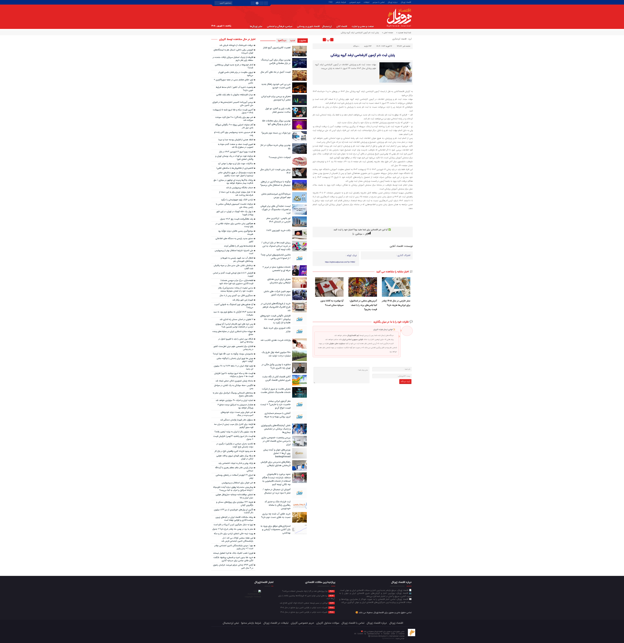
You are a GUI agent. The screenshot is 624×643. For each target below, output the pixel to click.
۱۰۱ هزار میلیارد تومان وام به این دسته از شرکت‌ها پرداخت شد (236, 194)
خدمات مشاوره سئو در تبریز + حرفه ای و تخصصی (276, 268)
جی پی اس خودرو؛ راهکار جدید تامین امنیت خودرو (276, 85)
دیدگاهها (282, 40)
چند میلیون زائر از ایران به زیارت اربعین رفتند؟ (234, 431)
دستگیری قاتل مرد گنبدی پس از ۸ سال (236, 295)
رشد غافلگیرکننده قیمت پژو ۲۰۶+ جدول (236, 219)
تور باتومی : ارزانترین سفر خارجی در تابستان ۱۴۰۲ (278, 219)
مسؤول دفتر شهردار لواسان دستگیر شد (236, 420)
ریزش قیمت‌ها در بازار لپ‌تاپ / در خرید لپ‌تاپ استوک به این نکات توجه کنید (276, 246)
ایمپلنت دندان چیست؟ (280, 157)
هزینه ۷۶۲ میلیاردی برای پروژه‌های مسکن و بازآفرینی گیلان (234, 504)
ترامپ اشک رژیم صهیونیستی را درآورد (237, 199)
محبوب (302, 40)
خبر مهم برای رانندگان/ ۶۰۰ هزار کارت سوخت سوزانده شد (234, 119)
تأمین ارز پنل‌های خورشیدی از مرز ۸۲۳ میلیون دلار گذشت (233, 511)
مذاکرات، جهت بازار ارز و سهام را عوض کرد (235, 163)
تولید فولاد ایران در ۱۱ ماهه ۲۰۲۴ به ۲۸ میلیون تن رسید (233, 367)
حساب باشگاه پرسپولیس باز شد (239, 187)
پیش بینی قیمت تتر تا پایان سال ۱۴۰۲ (275, 171)
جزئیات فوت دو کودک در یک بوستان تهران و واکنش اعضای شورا (234, 158)
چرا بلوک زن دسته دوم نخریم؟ (276, 133)
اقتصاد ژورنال (406, 2)
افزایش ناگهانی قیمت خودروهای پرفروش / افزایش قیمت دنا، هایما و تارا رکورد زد (275, 319)
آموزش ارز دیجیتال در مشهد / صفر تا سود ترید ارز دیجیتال (277, 491)
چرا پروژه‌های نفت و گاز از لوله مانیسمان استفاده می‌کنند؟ (307, 591)
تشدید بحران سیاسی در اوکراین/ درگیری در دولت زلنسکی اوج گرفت (234, 445)
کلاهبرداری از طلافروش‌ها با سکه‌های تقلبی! (234, 168)
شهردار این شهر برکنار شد (242, 300)
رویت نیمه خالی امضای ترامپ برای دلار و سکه (233, 533)
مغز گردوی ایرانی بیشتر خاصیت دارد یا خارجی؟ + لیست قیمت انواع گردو (275, 404)
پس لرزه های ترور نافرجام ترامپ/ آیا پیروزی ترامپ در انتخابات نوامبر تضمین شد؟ (234, 326)
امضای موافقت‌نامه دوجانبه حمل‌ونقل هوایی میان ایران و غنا (234, 496)
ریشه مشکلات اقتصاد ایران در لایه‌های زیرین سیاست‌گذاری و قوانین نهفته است (234, 519)
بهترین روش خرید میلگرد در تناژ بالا (275, 146)
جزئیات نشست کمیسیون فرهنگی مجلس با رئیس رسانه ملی (234, 206)
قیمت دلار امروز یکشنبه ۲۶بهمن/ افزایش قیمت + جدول (233, 438)
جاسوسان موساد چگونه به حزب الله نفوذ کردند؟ (233, 354)
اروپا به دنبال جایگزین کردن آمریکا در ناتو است (233, 524)
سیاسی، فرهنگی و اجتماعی (279, 26)
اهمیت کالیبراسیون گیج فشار (277, 47)
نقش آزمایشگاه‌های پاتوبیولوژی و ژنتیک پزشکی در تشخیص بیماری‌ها (276, 429)
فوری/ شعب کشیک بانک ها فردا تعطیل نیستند (233, 553)
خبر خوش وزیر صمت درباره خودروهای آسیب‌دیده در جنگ (237, 414)
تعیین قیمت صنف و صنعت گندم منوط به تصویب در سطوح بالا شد (235, 146)
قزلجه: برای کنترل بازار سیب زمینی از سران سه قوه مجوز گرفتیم (233, 426)
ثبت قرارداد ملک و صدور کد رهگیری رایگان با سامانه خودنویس (278, 505)
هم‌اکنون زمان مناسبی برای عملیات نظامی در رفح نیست (234, 225)
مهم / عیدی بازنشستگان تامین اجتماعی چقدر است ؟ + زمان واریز (233, 547)
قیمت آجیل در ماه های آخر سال (275, 72)
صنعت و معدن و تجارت (363, 26)
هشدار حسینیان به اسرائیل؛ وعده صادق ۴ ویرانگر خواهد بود (235, 406)
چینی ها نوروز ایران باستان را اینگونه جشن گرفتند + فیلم (235, 360)
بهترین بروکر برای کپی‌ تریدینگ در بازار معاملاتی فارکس (276, 61)
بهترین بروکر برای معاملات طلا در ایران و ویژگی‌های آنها (276, 122)
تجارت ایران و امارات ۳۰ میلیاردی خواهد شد (234, 400)
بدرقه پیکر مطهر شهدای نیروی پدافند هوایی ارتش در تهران (234, 457)
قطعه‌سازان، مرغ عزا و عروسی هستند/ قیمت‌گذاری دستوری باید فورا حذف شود (236, 282)
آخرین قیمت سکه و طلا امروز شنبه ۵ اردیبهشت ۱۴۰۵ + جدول (233, 111)
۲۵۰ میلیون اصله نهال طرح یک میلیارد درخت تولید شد (276, 354)
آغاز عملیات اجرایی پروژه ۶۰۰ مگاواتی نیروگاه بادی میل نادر (234, 126)
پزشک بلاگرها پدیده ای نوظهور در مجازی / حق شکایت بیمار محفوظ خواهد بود (233, 182)
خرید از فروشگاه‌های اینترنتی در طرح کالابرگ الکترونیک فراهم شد (276, 307)
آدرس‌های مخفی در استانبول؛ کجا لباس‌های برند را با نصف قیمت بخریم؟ (363, 305)
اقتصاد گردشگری (399, 39)
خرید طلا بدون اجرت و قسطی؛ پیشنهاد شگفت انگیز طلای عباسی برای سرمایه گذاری (233, 559)
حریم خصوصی (354, 2)
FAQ (330, 2)
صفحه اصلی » (387, 32)
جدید (292, 40)
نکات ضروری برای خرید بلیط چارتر (277, 329)
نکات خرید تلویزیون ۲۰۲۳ (278, 230)
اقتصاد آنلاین (396, 246)
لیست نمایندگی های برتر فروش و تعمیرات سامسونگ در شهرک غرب (275, 209)
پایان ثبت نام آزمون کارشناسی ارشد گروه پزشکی (363, 55)
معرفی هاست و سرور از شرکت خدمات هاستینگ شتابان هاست (276, 390)
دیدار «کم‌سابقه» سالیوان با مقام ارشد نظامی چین (234, 96)
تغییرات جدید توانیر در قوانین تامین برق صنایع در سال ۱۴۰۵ (306, 607)
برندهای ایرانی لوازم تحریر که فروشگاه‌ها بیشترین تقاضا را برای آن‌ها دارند (306, 597)
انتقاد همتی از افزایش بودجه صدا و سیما (235, 139)
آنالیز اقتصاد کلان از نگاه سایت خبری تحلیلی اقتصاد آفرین (276, 378)
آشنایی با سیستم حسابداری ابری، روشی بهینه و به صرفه (277, 414)
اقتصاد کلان (341, 26)
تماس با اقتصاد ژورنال (352, 623)
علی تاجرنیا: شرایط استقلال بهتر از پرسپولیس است (234, 252)
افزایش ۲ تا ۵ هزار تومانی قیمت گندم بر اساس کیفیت (233, 275)
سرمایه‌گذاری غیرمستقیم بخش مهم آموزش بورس (276, 195)
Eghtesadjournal (388, 638)
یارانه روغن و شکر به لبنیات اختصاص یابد (235, 463)
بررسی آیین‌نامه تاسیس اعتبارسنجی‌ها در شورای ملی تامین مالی (232, 104)
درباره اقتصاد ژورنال (377, 623)
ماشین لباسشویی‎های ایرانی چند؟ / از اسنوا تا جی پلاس (276, 256)
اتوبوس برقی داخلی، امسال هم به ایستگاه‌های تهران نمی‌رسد (233, 51)
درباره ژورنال (392, 2)
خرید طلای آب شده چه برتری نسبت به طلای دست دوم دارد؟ (276, 515)
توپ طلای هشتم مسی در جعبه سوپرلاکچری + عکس (233, 81)
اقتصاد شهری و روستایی (308, 26)
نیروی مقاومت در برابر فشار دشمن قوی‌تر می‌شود (235, 74)
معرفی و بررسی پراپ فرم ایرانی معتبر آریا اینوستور (276, 98)
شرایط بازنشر (341, 2)
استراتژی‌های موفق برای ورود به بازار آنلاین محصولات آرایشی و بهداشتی (275, 529)
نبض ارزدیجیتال (231, 623)
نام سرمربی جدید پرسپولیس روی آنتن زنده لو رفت (233, 134)
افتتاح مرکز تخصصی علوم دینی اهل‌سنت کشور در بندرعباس (233, 348)
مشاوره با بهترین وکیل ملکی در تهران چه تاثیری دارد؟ (276, 366)
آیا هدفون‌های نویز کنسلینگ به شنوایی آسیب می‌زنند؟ (233, 306)
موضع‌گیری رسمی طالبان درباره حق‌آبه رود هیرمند (235, 233)
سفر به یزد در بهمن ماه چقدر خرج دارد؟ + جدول (232, 529)
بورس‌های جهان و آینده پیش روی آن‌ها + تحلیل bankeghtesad (277, 453)
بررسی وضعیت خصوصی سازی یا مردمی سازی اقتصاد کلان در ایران (276, 441)
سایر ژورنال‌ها (256, 26)
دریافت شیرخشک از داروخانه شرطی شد (236, 45)
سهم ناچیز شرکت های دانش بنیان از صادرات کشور (277, 293)
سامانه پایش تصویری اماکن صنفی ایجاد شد (234, 381)
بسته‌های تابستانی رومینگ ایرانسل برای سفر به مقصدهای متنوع (233, 394)
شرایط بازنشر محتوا (251, 623)
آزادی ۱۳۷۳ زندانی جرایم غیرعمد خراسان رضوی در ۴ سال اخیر (233, 567)
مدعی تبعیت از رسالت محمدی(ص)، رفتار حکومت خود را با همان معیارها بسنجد (235, 289)
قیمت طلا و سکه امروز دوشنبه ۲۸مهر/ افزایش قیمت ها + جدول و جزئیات (233, 375)
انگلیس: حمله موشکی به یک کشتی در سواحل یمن (233, 387)
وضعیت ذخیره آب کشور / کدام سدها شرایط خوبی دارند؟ (234, 89)
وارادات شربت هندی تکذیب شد (275, 340)
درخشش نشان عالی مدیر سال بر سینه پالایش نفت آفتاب (233, 267)
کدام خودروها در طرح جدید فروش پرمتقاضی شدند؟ (234, 66)
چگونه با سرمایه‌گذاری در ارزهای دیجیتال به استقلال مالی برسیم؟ (275, 183)
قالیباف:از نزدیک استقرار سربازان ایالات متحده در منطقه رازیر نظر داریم (233, 59)
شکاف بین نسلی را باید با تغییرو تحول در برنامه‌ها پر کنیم (235, 341)
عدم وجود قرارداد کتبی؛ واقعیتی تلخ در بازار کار (234, 451)
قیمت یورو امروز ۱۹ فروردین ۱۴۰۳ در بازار (236, 151)
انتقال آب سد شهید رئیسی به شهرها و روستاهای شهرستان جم (237, 260)
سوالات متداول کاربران (327, 623)
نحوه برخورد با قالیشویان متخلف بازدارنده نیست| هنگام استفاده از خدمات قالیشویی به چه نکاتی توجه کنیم (276, 479)
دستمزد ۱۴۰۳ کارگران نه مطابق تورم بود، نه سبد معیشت (233, 314)
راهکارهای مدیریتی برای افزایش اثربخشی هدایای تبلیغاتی (276, 463)
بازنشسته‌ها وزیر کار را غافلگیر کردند (238, 246)
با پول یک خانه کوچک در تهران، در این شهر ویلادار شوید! (234, 213)
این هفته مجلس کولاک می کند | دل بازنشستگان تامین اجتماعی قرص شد (237, 540)
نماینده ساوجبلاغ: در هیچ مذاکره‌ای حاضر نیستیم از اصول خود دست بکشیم (235, 174)
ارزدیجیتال (327, 26)
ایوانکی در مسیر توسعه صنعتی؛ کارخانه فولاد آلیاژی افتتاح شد (306, 602)
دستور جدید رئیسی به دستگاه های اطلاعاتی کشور (234, 240)
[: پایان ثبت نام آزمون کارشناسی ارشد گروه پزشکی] (315, 39)
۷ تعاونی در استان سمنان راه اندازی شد (236, 319)
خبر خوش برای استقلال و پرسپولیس (237, 482)
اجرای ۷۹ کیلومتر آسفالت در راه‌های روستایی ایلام (234, 477)
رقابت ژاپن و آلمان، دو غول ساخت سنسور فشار (278, 110)
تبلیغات (366, 2)
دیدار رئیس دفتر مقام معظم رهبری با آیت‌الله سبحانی (234, 469)
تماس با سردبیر (378, 2)
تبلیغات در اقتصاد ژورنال (275, 623)
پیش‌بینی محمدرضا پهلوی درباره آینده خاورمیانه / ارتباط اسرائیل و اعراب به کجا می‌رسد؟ (233, 489)
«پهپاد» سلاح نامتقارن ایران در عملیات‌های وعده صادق (233, 333)
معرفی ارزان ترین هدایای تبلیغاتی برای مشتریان (279, 280)
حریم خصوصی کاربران (302, 623)
